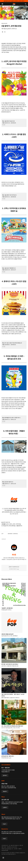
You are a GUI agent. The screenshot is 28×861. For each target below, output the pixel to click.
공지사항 (15, 848)
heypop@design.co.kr (8, 848)
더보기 (4, 824)
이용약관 (20, 848)
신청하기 (5, 807)
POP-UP (4, 539)
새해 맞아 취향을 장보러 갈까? (7, 634)
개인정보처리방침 (4, 850)
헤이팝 (14, 554)
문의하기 (5, 775)
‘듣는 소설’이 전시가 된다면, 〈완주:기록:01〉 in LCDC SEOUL (12, 695)
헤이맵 (3, 124)
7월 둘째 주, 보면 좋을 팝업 (7, 608)
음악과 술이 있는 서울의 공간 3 (7, 756)
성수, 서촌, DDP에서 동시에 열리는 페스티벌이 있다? (12, 726)
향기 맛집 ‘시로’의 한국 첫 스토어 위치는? (9, 664)
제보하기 (5, 791)
